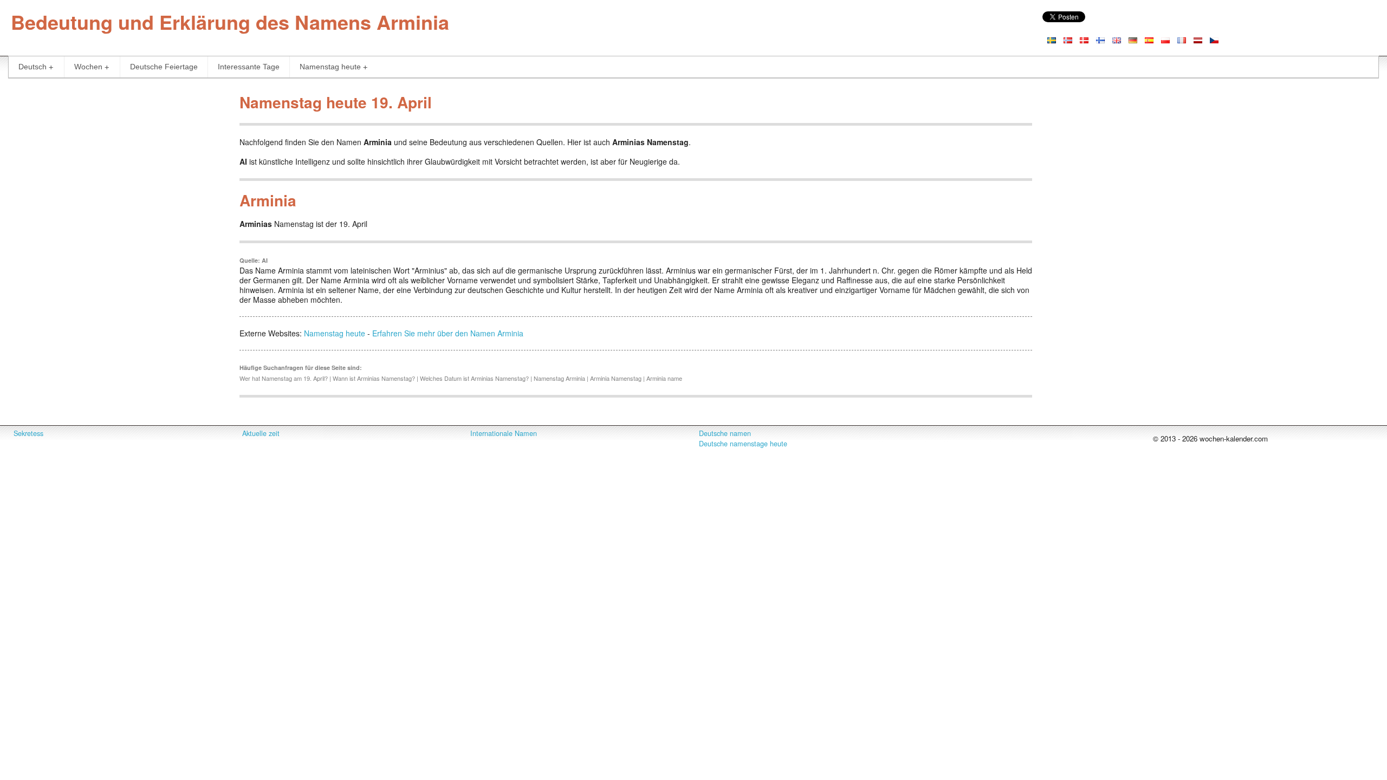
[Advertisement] (115, 164)
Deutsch (32, 66)
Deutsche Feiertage (164, 66)
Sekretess (28, 433)
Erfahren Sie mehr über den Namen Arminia (447, 333)
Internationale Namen (503, 433)
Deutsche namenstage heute (743, 443)
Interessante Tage (249, 66)
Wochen (88, 66)
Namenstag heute (330, 66)
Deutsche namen (725, 433)
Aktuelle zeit (261, 433)
